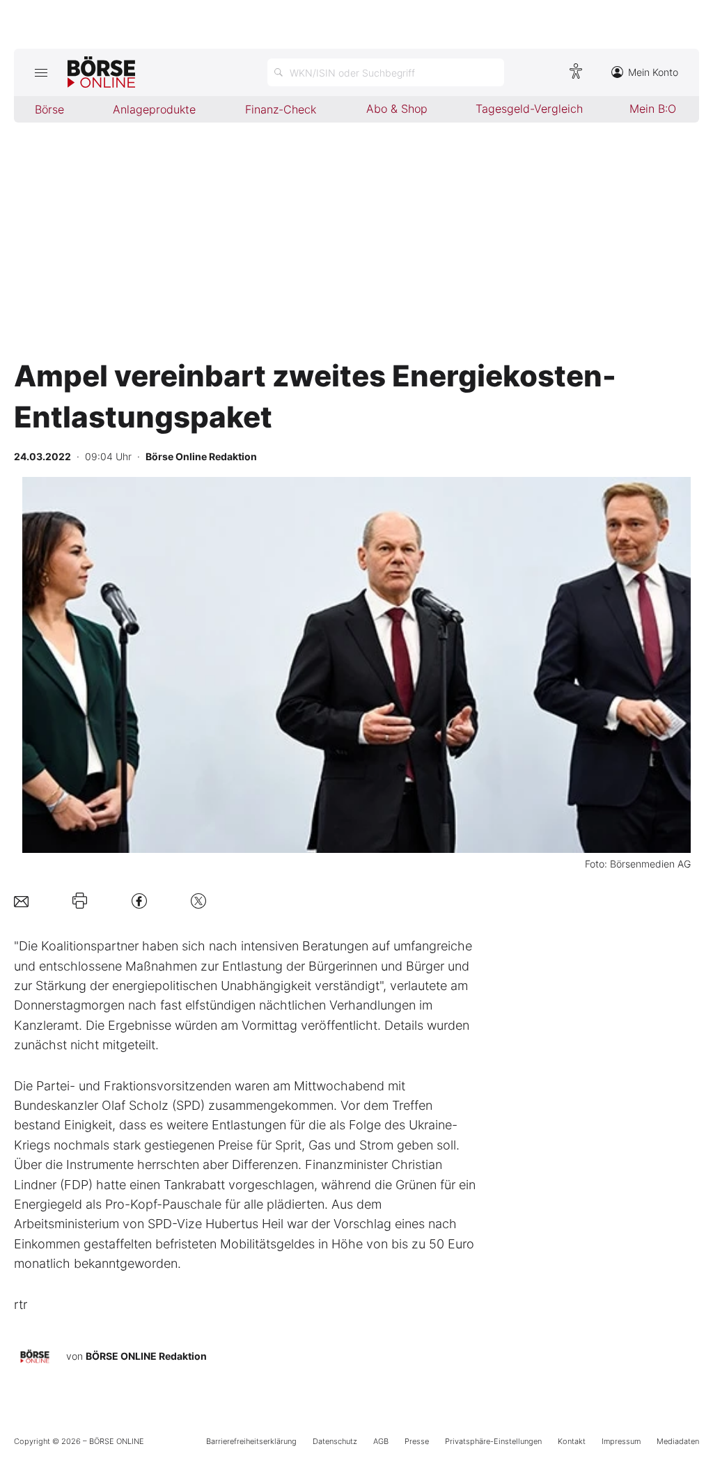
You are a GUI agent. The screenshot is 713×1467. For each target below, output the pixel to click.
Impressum (621, 1441)
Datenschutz (335, 1441)
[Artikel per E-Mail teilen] (21, 900)
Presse (417, 1441)
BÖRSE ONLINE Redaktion (146, 1356)
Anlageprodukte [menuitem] (154, 109)
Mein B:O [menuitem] (652, 109)
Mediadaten (678, 1441)
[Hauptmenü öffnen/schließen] (41, 72)
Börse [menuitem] (49, 109)
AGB (381, 1441)
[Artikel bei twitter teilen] (198, 900)
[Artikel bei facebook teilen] (139, 900)
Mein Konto (653, 72)
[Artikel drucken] (79, 901)
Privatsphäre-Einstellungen (493, 1441)
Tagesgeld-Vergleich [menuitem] (529, 109)
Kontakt (572, 1441)
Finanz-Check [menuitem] (280, 109)
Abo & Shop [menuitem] (397, 109)
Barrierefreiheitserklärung (251, 1441)
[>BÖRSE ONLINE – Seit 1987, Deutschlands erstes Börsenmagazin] (101, 72)
